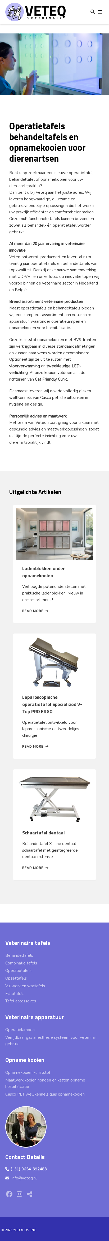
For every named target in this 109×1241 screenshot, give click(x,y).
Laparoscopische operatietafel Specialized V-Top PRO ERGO (52, 704)
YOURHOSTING (24, 1230)
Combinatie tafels (21, 963)
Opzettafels (16, 978)
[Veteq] (35, 10)
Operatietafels (18, 970)
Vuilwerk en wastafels (25, 986)
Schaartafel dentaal (43, 832)
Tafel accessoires (20, 1001)
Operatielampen (20, 1029)
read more (32, 611)
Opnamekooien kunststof (27, 1072)
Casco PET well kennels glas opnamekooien (45, 1094)
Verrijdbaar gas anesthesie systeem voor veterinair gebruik (51, 1041)
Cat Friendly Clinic (51, 379)
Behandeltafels (19, 955)
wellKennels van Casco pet (33, 397)
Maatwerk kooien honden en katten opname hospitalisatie (45, 1083)
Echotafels (14, 993)
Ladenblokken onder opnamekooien (43, 572)
